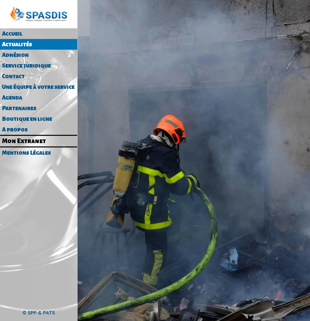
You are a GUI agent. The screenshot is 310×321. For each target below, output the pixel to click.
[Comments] (194, 105)
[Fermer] (85, 8)
